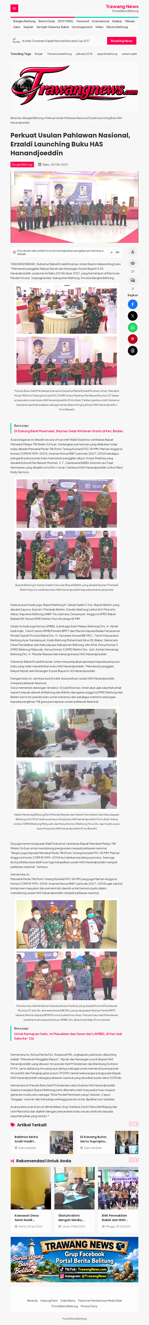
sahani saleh (129, 53)
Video (99, 27)
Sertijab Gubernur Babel (52, 27)
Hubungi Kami (49, 1300)
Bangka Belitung (24, 21)
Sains (16, 27)
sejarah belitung (107, 53)
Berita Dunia (46, 21)
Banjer (39, 53)
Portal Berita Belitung (65, 1306)
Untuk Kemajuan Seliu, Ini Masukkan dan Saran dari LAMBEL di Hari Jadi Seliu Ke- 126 (68, 1036)
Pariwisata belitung (60, 53)
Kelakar (117, 21)
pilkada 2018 (84, 53)
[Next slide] (136, 1124)
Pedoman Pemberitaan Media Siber (100, 1300)
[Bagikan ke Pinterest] (133, 339)
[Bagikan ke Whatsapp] (133, 327)
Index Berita (68, 1300)
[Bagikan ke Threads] (133, 350)
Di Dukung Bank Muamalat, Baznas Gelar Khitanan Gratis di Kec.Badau (68, 431)
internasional (100, 21)
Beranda (32, 1300)
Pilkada (130, 21)
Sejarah (28, 27)
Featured (82, 21)
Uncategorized (82, 27)
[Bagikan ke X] (133, 316)
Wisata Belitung (117, 27)
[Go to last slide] (131, 1124)
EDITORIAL (66, 21)
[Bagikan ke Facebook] (133, 304)
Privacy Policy (89, 1306)
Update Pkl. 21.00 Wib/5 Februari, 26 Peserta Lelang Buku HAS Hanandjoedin (62, 41)
